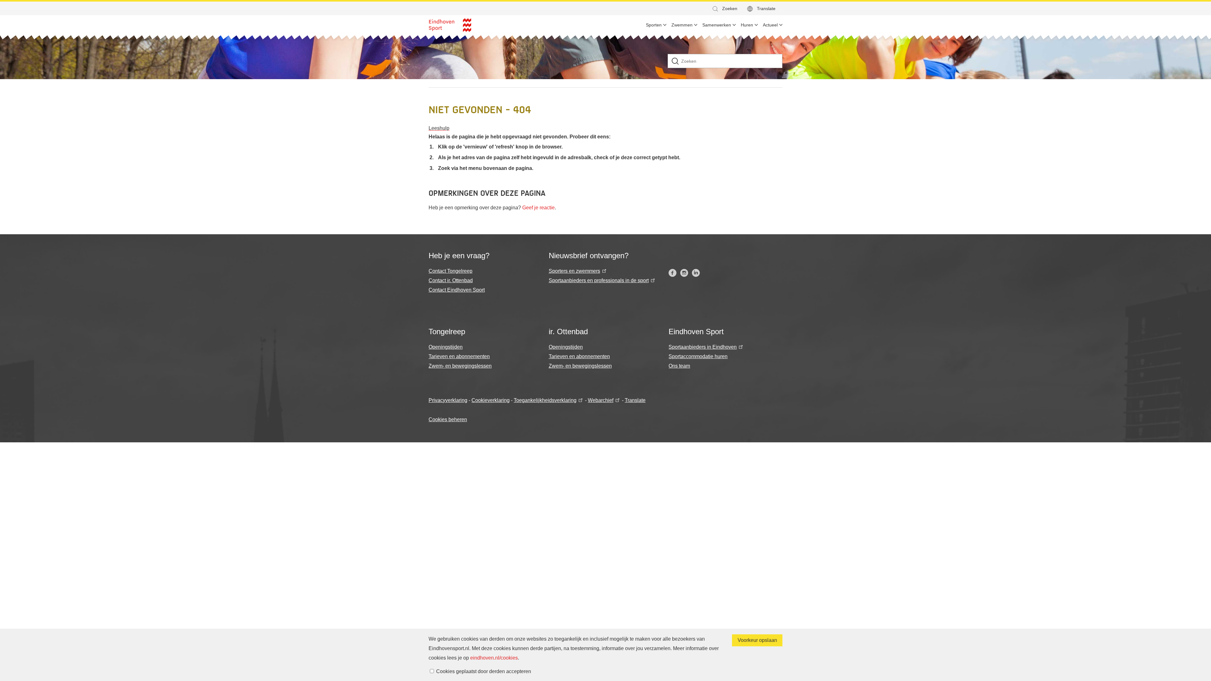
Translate (766, 8)
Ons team (679, 366)
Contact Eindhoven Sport (457, 290)
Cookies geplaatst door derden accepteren (483, 671)
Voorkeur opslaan (757, 640)
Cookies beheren (448, 419)
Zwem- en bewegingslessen (460, 366)
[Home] (450, 25)
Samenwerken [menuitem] (716, 24)
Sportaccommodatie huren (698, 356)
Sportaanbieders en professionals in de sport (599, 280)
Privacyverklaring (448, 400)
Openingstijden (446, 347)
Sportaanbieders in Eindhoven (703, 347)
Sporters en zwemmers (574, 271)
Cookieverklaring (490, 400)
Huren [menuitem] (747, 24)
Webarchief (600, 400)
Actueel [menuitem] (770, 24)
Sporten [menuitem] (654, 24)
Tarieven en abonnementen (459, 356)
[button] (724, 8)
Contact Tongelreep (450, 271)
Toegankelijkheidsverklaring (545, 400)
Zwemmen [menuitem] (682, 24)
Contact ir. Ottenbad (451, 280)
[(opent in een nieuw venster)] (672, 273)
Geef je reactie (538, 207)
